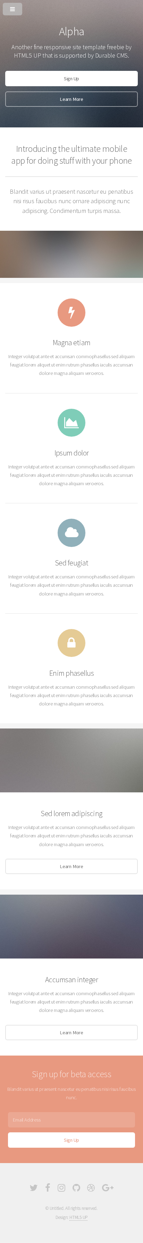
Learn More (71, 99)
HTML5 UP (78, 1217)
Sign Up (71, 78)
